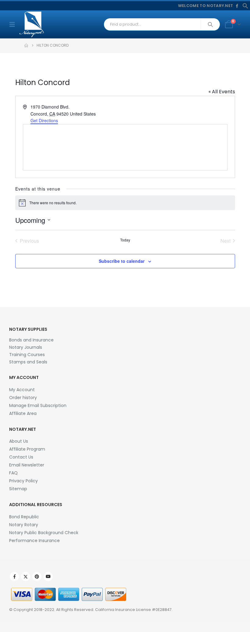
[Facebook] (237, 6)
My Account (22, 390)
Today (125, 239)
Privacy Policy (23, 481)
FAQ (13, 473)
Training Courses (27, 355)
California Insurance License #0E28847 (133, 609)
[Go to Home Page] (26, 45)
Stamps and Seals (28, 362)
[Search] (210, 24)
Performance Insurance (34, 540)
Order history (23, 398)
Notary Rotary (23, 525)
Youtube (48, 576)
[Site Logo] (32, 24)
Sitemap (18, 489)
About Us (18, 441)
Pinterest (36, 576)
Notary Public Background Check (43, 533)
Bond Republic (24, 517)
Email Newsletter (26, 465)
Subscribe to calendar (122, 261)
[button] (245, 5)
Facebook (14, 576)
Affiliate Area (23, 413)
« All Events (222, 91)
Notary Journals (25, 347)
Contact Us (21, 457)
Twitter (25, 576)
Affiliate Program (27, 449)
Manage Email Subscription (37, 405)
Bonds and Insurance (31, 340)
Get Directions (44, 120)
